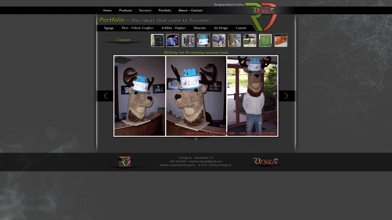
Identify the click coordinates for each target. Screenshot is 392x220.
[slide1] (196, 139)
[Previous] (105, 96)
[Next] (286, 96)
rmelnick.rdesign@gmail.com (205, 161)
